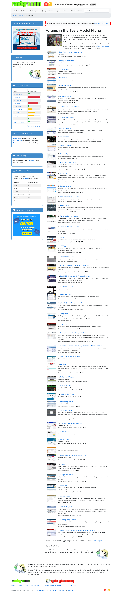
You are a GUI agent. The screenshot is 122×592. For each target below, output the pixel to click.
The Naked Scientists (66, 117)
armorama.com (65, 137)
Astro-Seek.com (65, 294)
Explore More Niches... (34, 126)
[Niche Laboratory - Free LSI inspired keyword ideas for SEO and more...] (60, 581)
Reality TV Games (66, 145)
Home (17, 11)
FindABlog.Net (97, 541)
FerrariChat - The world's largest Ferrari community (77, 530)
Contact (71, 590)
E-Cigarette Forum (66, 475)
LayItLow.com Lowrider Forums (69, 107)
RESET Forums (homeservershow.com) (73, 455)
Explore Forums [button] (48, 11)
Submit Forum (23, 585)
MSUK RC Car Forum (67, 394)
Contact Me (35, 585)
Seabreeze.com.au (66, 186)
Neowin (62, 237)
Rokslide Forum (65, 385)
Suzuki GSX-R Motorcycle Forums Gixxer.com (75, 276)
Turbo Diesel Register (67, 377)
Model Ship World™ (65, 85)
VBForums (63, 485)
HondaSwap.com (65, 96)
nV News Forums (65, 128)
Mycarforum (63, 78)
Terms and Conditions (56, 590)
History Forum (64, 205)
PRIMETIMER (64, 432)
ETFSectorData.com (101, 23)
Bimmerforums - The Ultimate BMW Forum (74, 333)
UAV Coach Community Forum (70, 356)
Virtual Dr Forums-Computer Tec (71, 423)
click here (31, 160)
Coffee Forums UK (66, 496)
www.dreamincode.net (67, 448)
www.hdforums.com (67, 257)
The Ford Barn (64, 69)
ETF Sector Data (17, 140)
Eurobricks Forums (66, 287)
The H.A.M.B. (64, 324)
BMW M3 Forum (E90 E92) (69, 162)
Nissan (62, 464)
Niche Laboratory (18, 142)
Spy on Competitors (71, 585)
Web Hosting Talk (66, 507)
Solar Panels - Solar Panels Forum (70, 52)
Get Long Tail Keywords (53, 585)
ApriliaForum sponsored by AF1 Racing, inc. (74, 265)
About (13, 585)
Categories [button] (35, 11)
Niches (21, 15)
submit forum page (102, 46)
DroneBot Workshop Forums (69, 227)
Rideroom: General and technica (70, 197)
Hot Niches (26, 178)
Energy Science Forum (66, 61)
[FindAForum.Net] (21, 581)
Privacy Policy (41, 590)
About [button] (25, 11)
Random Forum (77, 11)
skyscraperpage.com (67, 410)
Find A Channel (17, 138)
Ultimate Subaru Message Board (71, 303)
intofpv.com (64, 314)
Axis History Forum (66, 402)
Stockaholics (64, 154)
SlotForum (63, 173)
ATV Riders (63, 246)
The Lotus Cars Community (69, 216)
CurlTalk (63, 364)
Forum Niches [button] (63, 11)
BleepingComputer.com (68, 520)
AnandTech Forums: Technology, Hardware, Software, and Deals (81, 346)
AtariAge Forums (65, 439)
